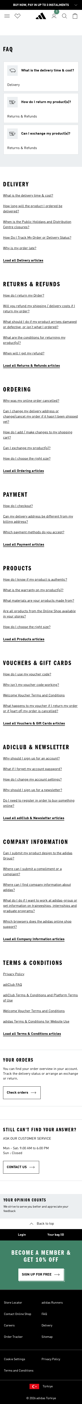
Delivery (47, 1325)
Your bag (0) (55, 1234)
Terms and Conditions (18, 1370)
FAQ (44, 1314)
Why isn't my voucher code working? (31, 685)
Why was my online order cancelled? (31, 401)
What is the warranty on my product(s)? (33, 590)
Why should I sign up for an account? (31, 758)
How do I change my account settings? (32, 779)
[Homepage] (41, 17)
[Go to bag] (75, 16)
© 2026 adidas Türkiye (41, 1398)
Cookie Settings (14, 1359)
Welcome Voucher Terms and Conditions (34, 695)
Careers (9, 1325)
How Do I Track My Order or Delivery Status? (37, 238)
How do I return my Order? (23, 295)
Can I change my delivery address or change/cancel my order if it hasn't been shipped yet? (40, 417)
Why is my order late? (19, 248)
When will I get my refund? (23, 353)
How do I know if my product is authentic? (35, 580)
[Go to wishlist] (17, 16)
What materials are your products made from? (38, 601)
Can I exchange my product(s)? (27, 448)
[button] (41, 76)
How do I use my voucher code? (27, 674)
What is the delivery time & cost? (28, 196)
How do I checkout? (18, 506)
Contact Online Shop (17, 1314)
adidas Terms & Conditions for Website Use (36, 1021)
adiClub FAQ (12, 985)
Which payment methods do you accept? (33, 532)
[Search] (64, 16)
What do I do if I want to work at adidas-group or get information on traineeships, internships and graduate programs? (40, 906)
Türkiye (48, 1386)
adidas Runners (52, 1302)
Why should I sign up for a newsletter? (32, 790)
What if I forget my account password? (32, 769)
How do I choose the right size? (27, 459)
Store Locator (13, 1302)
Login (22, 1234)
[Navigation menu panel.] (7, 16)
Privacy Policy (13, 974)
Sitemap (47, 1336)
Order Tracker (13, 1336)
